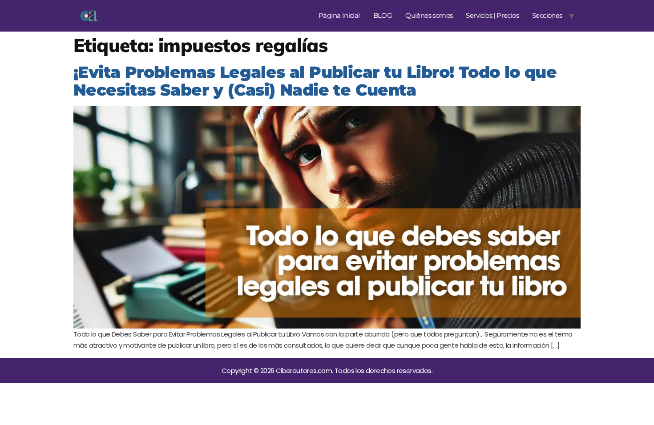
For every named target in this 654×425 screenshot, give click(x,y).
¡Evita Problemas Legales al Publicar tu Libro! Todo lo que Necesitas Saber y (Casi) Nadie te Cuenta (315, 81)
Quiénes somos (428, 15)
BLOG (382, 15)
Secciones (547, 15)
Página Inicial (339, 15)
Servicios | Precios (492, 15)
